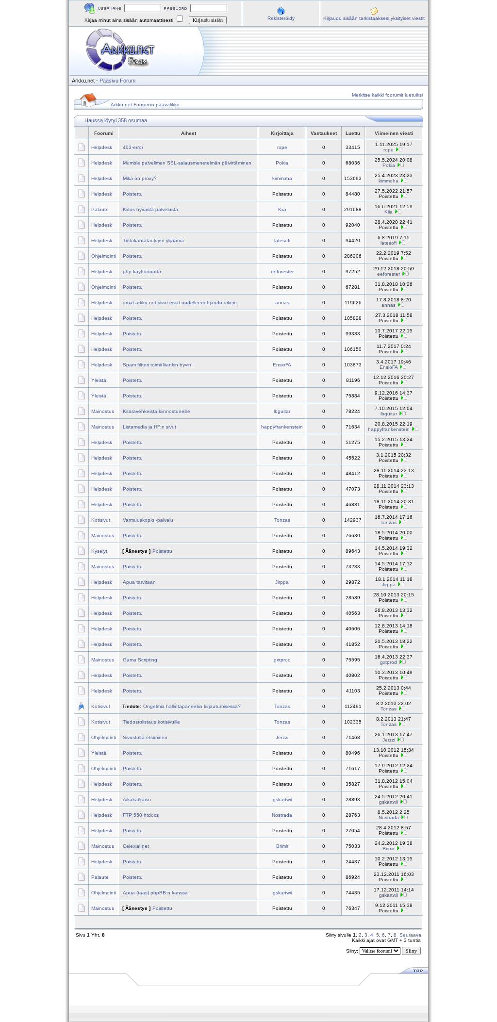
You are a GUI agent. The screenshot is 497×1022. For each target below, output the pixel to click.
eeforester (282, 271)
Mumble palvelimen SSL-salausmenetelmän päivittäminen (187, 162)
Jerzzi (282, 737)
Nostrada (282, 815)
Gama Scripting (140, 659)
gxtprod (282, 659)
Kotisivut (100, 520)
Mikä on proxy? (140, 178)
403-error (133, 147)
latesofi (282, 240)
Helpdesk (101, 147)
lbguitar (282, 411)
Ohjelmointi (103, 256)
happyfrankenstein (282, 426)
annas (282, 302)
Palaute (100, 209)
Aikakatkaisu (137, 799)
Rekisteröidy (281, 18)
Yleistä (98, 380)
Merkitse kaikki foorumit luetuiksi (387, 95)
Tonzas (282, 520)
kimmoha (282, 178)
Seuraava (410, 935)
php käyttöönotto (142, 271)
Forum (127, 80)
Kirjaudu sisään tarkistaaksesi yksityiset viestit (374, 18)
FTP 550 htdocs (141, 815)
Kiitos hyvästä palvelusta (150, 209)
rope (282, 147)
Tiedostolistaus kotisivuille (151, 722)
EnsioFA (282, 364)
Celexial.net (136, 846)
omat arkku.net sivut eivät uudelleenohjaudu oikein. (180, 302)
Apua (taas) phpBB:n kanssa (155, 892)
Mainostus (102, 411)
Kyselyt (99, 551)
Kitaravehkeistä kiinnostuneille (156, 411)
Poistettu (133, 194)
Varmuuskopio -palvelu (148, 520)
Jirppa (282, 582)
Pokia (282, 162)
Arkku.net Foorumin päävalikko (145, 104)
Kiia (282, 209)
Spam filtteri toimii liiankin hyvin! (158, 364)
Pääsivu (108, 80)
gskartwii (282, 799)
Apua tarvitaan (139, 582)
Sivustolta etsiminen (145, 737)
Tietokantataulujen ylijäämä (153, 240)
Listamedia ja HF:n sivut (149, 426)
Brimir (282, 846)
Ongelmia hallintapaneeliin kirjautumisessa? (192, 706)
